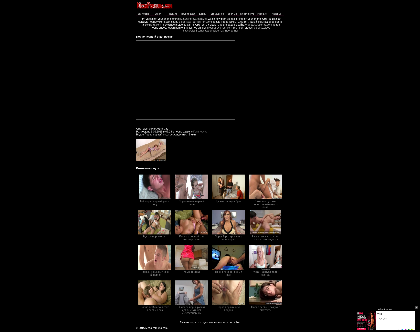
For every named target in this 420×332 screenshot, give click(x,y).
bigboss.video (262, 27)
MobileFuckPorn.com (219, 27)
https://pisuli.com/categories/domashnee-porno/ (210, 30)
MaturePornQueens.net (193, 18)
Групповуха (200, 131)
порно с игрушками (201, 322)
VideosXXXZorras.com (258, 24)
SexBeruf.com (153, 24)
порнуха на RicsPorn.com (196, 21)
